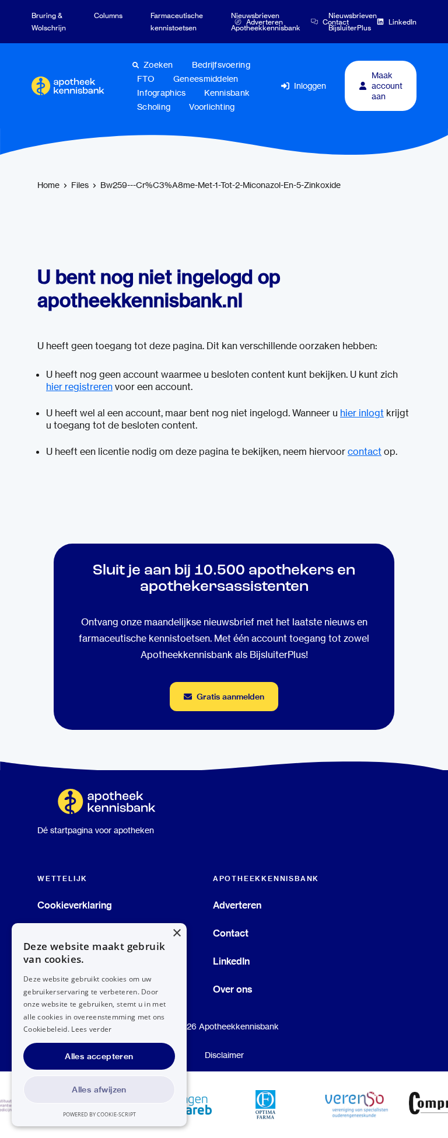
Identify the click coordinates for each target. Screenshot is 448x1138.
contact (365, 452)
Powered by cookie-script (99, 1114)
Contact (231, 933)
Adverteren (237, 905)
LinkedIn (231, 961)
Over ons (233, 989)
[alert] (99, 1024)
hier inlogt (362, 413)
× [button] (176, 933)
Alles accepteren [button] (99, 1056)
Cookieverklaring (74, 905)
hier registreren (79, 387)
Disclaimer (224, 1055)
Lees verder (91, 1029)
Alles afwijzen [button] (99, 1089)
